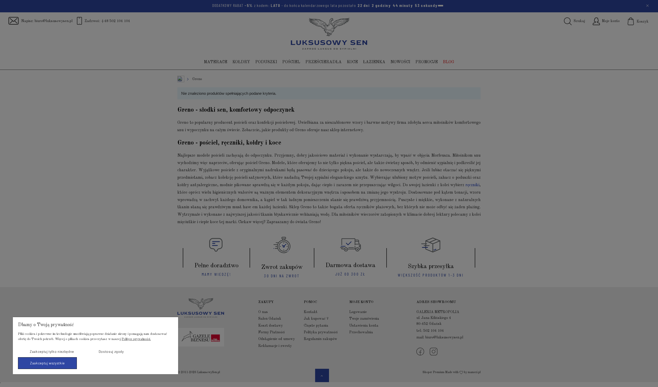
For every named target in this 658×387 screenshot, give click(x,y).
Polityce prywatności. (136, 339)
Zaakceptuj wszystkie (47, 363)
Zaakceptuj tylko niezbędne (52, 352)
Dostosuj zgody (111, 352)
